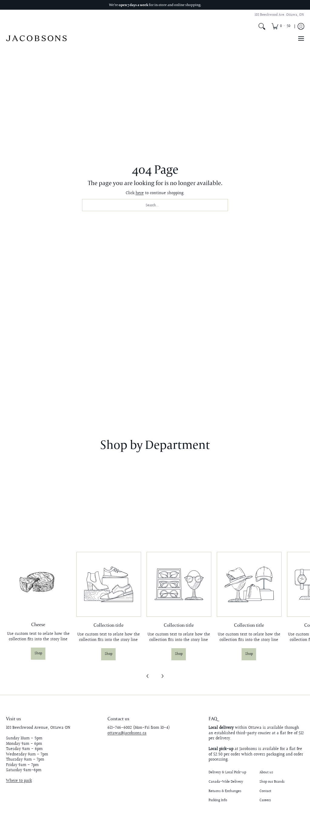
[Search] (262, 26)
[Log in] (301, 26)
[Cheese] (38, 584)
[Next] (162, 676)
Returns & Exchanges (225, 791)
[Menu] (301, 38)
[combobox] (155, 205)
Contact (265, 791)
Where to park (19, 781)
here (140, 193)
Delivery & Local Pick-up (227, 772)
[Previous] (147, 676)
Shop (38, 653)
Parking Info (218, 800)
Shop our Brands (272, 782)
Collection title (109, 625)
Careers (265, 800)
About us (266, 772)
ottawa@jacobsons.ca (127, 733)
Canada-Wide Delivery (226, 782)
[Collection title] (108, 584)
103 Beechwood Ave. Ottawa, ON (279, 15)
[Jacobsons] (36, 38)
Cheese (38, 624)
